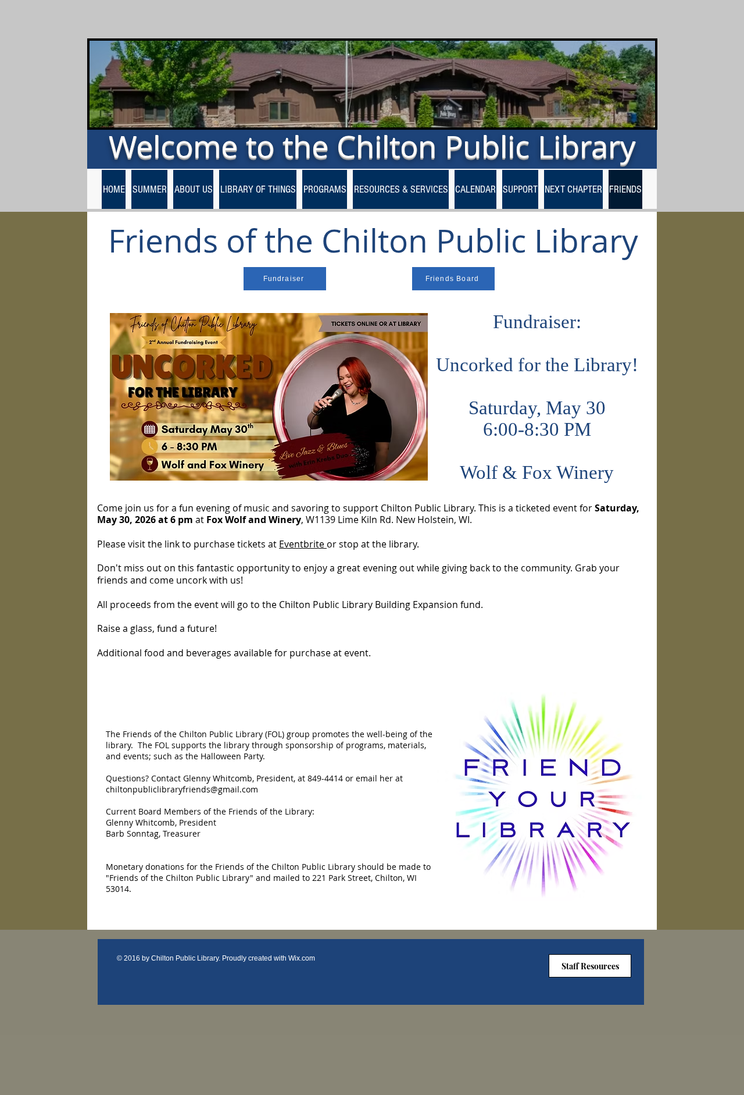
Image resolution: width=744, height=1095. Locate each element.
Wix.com (301, 958)
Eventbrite (303, 544)
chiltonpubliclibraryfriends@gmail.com (182, 789)
